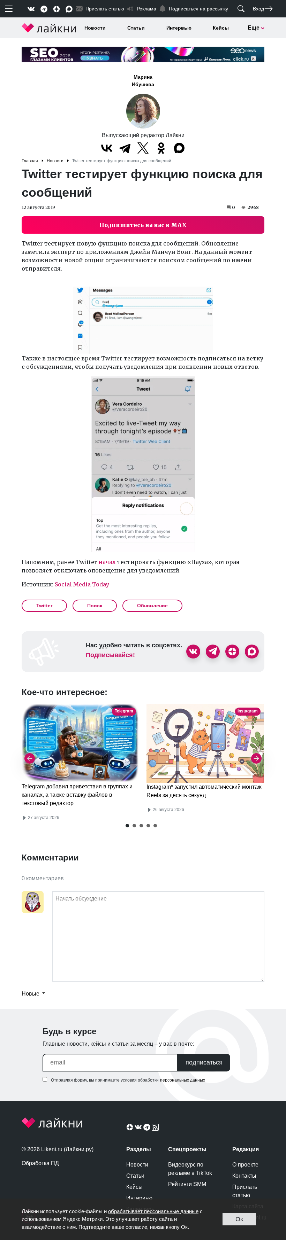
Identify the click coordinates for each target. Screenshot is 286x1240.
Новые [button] (31, 994)
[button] (127, 825)
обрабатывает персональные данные (153, 1211)
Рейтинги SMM (187, 1184)
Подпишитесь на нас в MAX (143, 224)
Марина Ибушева (143, 80)
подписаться (204, 1062)
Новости (95, 28)
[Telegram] (124, 148)
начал (107, 562)
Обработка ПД (40, 1163)
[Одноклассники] (161, 148)
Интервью (178, 28)
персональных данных (182, 1080)
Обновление (152, 605)
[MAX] (179, 148)
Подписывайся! (110, 655)
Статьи (136, 28)
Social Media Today (82, 584)
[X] (143, 148)
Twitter (44, 605)
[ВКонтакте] (106, 148)
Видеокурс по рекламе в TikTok (190, 1169)
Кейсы (221, 28)
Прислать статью (244, 1191)
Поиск (94, 605)
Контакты (244, 1176)
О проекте (245, 1165)
